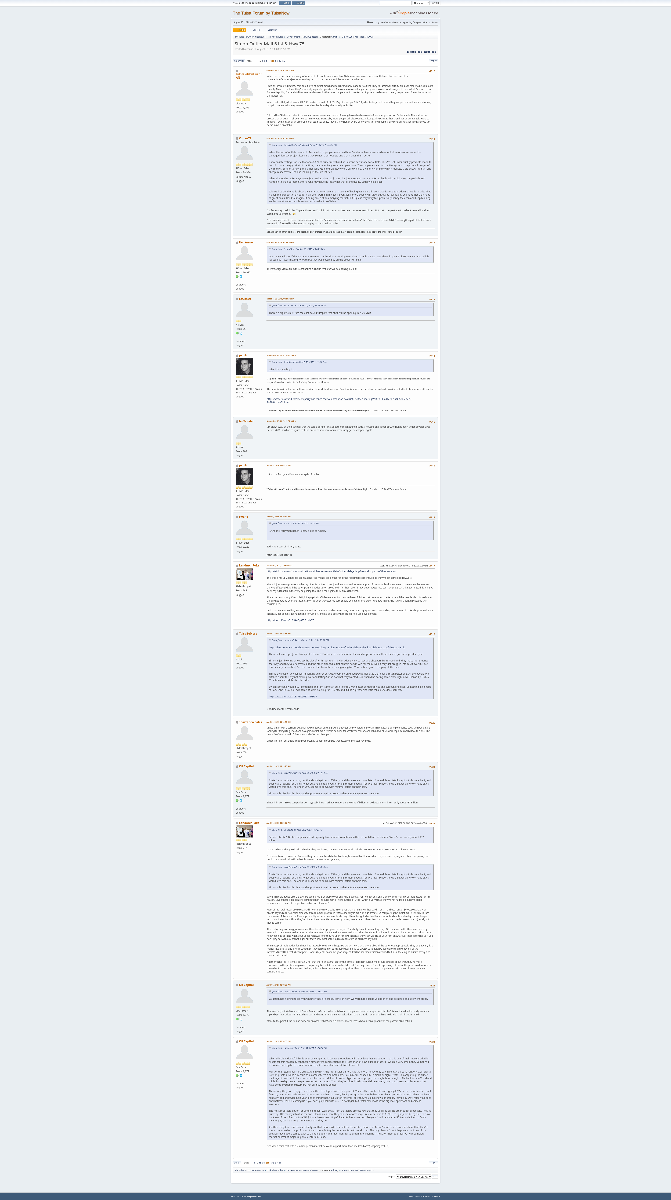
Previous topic (414, 51)
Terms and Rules (422, 1196)
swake (243, 517)
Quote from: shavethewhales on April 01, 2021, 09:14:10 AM (300, 772)
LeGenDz (245, 299)
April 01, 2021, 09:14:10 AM (278, 722)
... (260, 60)
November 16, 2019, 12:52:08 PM (281, 421)
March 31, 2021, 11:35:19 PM (279, 565)
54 (267, 60)
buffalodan (247, 421)
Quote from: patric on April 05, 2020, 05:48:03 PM (295, 523)
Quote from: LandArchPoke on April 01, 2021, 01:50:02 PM (299, 991)
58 (283, 60)
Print (433, 61)
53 (263, 60)
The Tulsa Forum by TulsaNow (261, 13)
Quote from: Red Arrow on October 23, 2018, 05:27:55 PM (299, 305)
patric (243, 355)
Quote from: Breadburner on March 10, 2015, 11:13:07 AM (299, 362)
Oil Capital (246, 766)
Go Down (239, 61)
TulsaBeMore (248, 633)
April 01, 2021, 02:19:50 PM (278, 984)
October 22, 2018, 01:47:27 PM (280, 70)
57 (280, 60)
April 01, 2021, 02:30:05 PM (278, 1041)
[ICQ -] (237, 276)
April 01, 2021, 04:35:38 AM (278, 633)
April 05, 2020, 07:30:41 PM (278, 516)
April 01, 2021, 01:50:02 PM (278, 823)
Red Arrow (246, 242)
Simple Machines (254, 1196)
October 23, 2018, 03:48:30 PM (280, 138)
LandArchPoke (249, 565)
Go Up (237, 1162)
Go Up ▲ (436, 1196)
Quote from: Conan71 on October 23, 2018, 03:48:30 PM (298, 249)
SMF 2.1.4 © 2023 (238, 1196)
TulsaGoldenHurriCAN (249, 75)
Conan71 (245, 138)
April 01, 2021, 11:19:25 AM (278, 766)
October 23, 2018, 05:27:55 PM (280, 242)
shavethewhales (250, 722)
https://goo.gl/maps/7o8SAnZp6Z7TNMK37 (290, 620)
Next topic (430, 51)
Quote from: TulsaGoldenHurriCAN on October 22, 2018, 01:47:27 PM (304, 145)
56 (276, 60)
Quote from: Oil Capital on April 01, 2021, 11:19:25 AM (297, 829)
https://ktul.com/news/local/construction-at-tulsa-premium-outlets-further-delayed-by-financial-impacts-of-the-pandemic (331, 571)
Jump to (391, 1176)
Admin (334, 36)
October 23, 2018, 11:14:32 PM (280, 298)
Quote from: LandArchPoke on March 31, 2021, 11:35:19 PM (300, 640)
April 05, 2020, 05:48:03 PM (278, 465)
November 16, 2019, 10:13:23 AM (281, 355)
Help (411, 1196)
